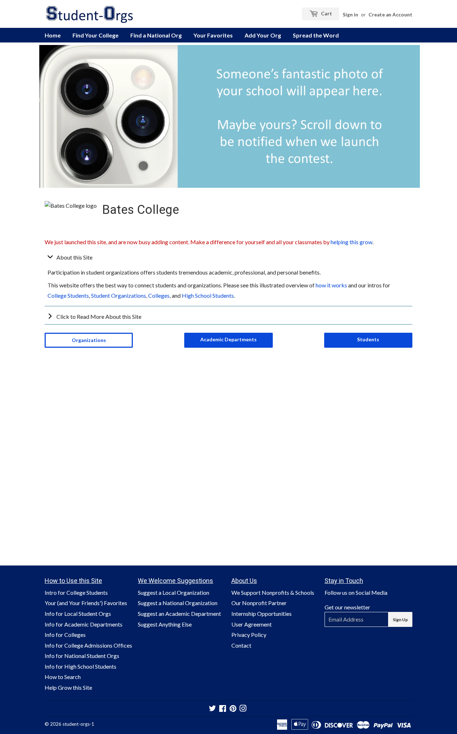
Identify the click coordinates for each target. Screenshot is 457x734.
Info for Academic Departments (83, 624)
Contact (241, 645)
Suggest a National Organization (177, 602)
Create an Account (390, 14)
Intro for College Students (76, 592)
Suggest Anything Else (165, 624)
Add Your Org (263, 35)
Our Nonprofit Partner (259, 602)
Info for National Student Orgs (82, 655)
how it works (331, 285)
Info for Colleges (65, 634)
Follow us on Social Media (356, 592)
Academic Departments (228, 339)
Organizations (89, 340)
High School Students (208, 295)
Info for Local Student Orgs (78, 613)
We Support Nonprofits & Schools (272, 592)
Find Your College (95, 35)
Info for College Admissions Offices (88, 645)
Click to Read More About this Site (98, 316)
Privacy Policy (248, 634)
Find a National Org (156, 35)
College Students (68, 295)
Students (368, 339)
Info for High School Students (80, 666)
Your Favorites (213, 35)
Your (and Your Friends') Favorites (86, 602)
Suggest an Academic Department (179, 613)
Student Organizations (118, 295)
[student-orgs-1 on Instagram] (243, 708)
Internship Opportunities (261, 613)
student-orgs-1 (78, 724)
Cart (326, 13)
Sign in (350, 14)
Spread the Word (316, 35)
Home (53, 35)
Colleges (159, 295)
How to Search (63, 676)
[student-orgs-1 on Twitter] (212, 708)
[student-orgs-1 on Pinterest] (233, 708)
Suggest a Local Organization (173, 592)
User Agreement (251, 624)
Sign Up (400, 619)
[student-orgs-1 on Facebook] (222, 708)
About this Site (74, 257)
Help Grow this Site (68, 687)
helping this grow (351, 241)
